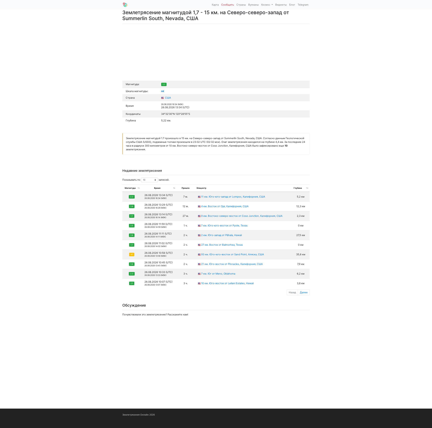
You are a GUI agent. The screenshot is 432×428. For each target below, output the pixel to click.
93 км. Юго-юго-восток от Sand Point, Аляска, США (232, 254)
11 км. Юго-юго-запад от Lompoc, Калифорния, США (233, 196)
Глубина (298, 188)
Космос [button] (266, 4)
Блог (292, 4)
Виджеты (281, 4)
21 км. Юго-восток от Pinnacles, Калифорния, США (232, 264)
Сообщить (227, 4)
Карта (215, 4)
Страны (241, 4)
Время (157, 188)
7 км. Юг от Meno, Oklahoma (218, 273)
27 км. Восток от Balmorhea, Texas (222, 244)
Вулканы (253, 4)
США (167, 97)
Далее (304, 292)
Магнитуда (130, 188)
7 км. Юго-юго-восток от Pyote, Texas (224, 225)
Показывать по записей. (145, 179)
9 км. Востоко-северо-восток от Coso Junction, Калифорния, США (241, 215)
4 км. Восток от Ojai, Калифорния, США (225, 206)
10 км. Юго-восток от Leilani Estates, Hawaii (227, 283)
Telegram (303, 4)
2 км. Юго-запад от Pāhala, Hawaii (221, 235)
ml (162, 91)
